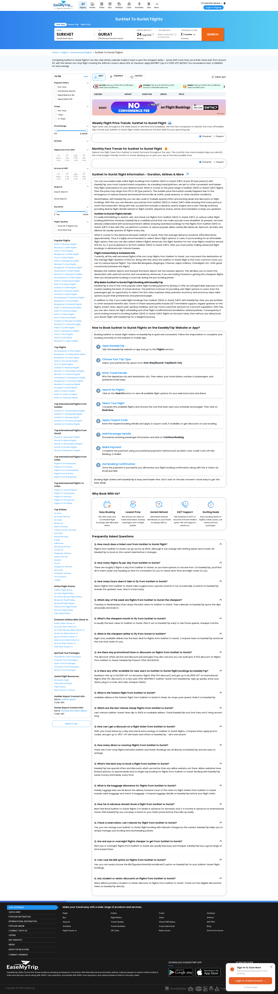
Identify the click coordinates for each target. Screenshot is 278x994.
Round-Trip (73, 24)
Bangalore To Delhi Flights (66, 254)
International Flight (63, 683)
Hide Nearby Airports (66, 91)
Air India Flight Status (64, 593)
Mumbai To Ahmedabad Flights (69, 371)
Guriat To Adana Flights (65, 440)
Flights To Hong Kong (64, 500)
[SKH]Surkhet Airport (65, 38)
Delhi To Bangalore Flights (66, 260)
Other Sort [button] (220, 77)
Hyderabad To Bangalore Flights (70, 377)
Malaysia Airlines (62, 546)
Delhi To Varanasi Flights (66, 397)
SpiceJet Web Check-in (65, 636)
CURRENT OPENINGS (18, 954)
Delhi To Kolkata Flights (65, 284)
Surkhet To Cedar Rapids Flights (69, 410)
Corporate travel (167, 926)
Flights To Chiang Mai (64, 493)
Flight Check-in (70, 930)
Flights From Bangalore (65, 476)
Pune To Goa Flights (63, 334)
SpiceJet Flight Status (64, 603)
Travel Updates (118, 926)
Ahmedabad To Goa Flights (67, 351)
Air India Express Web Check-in (69, 630)
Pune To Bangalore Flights (66, 331)
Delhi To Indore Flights (64, 391)
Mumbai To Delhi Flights (65, 247)
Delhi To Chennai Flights (65, 311)
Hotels (114, 913)
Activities (67, 926)
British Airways (61, 526)
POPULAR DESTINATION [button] (20, 916)
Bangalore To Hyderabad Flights (70, 354)
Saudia (57, 560)
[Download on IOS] (208, 975)
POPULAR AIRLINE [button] (16, 926)
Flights (64, 52)
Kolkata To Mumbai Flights (66, 367)
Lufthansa (58, 543)
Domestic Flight (61, 680)
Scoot (57, 563)
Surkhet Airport (68, 699)
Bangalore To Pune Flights (66, 357)
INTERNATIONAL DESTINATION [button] (23, 921)
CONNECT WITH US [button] (18, 930)
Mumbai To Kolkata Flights (66, 291)
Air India (58, 520)
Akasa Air (58, 523)
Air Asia (57, 513)
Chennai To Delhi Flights (65, 294)
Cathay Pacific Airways (65, 530)
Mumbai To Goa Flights (65, 264)
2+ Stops (62, 118)
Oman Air (58, 550)
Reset (86, 76)
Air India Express (62, 516)
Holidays (211, 913)
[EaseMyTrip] (63, 5)
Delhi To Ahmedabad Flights (67, 307)
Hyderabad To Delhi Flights (67, 270)
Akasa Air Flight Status (64, 600)
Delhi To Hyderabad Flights (67, 281)
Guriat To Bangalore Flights (67, 450)
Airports (66, 921)
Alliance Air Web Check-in (67, 640)
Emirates (58, 533)
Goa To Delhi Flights (63, 364)
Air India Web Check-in (65, 626)
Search (212, 34)
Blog (209, 926)
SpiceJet (58, 570)
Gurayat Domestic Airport (74, 710)
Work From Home (215, 930)
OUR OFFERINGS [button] (16, 907)
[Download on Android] (181, 975)
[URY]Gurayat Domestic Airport (110, 38)
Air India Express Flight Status (68, 596)
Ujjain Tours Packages (65, 663)
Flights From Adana (63, 466)
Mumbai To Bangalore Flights (68, 274)
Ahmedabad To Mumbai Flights (69, 297)
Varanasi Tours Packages (66, 666)
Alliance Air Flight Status (65, 606)
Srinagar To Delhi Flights (65, 387)
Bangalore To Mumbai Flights (68, 267)
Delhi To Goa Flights (63, 250)
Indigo (57, 540)
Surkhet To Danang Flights (66, 417)
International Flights (81, 52)
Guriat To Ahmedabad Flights (68, 443)
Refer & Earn (164, 930)
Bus (64, 917)
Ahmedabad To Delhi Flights (67, 277)
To (99, 30)
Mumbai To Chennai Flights (67, 374)
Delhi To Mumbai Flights (65, 244)
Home (55, 52)
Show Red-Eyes (65, 230)
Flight (65, 913)
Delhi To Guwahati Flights (66, 361)
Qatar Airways (61, 556)
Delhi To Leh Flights (63, 337)
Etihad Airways (61, 536)
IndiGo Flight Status (63, 590)
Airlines (210, 917)
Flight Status (60, 686)
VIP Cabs (115, 930)
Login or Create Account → (250, 980)
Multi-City (85, 24)
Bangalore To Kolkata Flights (68, 304)
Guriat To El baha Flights (65, 447)
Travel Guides (117, 921)
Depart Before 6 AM (66, 95)
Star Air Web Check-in (65, 643)
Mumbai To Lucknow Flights (67, 384)
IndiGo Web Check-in (64, 623)
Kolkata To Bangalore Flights (68, 321)
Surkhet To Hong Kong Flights (68, 420)
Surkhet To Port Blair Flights (67, 424)
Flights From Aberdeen (65, 463)
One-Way (60, 24)
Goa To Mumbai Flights (65, 317)
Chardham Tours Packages (67, 656)
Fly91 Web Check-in (63, 646)
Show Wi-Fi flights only (68, 226)
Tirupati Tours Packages (66, 660)
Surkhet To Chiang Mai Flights (68, 414)
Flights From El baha (63, 473)
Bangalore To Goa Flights (66, 301)
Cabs (161, 917)
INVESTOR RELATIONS (19, 949)
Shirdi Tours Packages (65, 670)
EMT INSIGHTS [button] (15, 939)
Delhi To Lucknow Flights (65, 394)
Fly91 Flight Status (62, 613)
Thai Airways (60, 576)
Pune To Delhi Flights (64, 257)
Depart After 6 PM (65, 99)
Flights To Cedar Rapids (65, 490)
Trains (161, 913)
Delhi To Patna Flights (64, 314)
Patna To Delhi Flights (64, 327)
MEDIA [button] (12, 944)
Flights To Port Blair (63, 503)
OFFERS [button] (12, 935)
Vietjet (57, 580)
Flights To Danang (62, 496)
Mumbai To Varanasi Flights (67, 324)
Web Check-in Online (64, 690)
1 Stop (60, 114)
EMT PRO (211, 921)
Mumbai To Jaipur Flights (66, 341)
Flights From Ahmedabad (66, 470)
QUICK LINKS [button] (14, 912)
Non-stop (62, 87)
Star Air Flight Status (63, 610)
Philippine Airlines (62, 553)
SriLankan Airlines (62, 573)
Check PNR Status (167, 921)
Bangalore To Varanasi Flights (68, 381)
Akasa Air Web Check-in (66, 633)
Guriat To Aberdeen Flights (67, 437)
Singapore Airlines (63, 566)
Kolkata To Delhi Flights (65, 287)
